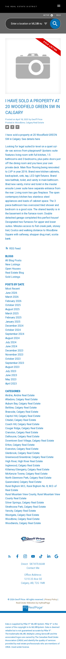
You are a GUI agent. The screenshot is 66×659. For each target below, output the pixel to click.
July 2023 (10, 371)
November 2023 (14, 354)
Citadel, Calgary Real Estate (20, 420)
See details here (31, 139)
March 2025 (12, 313)
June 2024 (11, 346)
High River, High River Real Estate (24, 461)
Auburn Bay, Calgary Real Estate (23, 403)
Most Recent (12, 288)
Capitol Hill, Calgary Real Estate (22, 416)
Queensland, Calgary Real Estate (23, 481)
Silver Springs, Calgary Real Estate (24, 502)
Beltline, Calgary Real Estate (21, 407)
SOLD (58, 15)
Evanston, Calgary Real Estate (21, 448)
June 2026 (11, 292)
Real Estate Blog (14, 272)
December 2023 (14, 350)
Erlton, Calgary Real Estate (20, 444)
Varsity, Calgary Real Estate (20, 510)
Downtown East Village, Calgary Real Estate (29, 440)
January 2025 (12, 321)
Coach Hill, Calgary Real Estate (22, 424)
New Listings (12, 264)
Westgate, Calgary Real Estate (22, 514)
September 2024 (14, 333)
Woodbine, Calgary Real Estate (29, 122)
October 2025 (13, 305)
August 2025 (12, 309)
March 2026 (12, 296)
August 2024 (12, 338)
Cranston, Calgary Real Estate (21, 432)
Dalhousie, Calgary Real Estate (22, 436)
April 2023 (11, 383)
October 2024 (13, 329)
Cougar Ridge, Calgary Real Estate (24, 428)
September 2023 (14, 362)
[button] (9, 556)
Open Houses (13, 268)
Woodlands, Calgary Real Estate (23, 523)
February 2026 (13, 301)
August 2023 (12, 367)
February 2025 (13, 317)
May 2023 (10, 379)
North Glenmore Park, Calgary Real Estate (28, 477)
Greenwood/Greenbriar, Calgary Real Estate (29, 457)
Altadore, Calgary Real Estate (21, 399)
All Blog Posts (13, 260)
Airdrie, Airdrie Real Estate (20, 395)
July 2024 (10, 342)
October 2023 (13, 358)
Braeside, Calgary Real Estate (21, 411)
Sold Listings (12, 276)
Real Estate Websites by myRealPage (33, 603)
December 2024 (14, 325)
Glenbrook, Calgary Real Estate (22, 453)
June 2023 (11, 375)
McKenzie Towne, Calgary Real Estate (26, 473)
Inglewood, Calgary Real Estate (22, 465)
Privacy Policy (51, 599)
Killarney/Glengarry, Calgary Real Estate (27, 469)
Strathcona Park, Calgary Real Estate (25, 506)
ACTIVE (46, 15)
